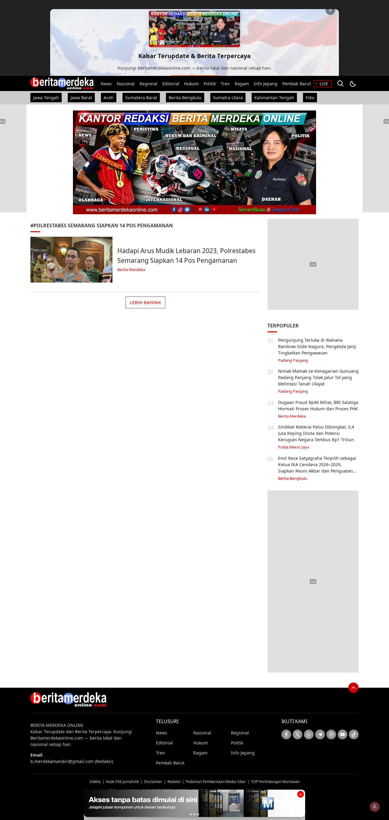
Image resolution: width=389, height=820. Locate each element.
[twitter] (297, 734)
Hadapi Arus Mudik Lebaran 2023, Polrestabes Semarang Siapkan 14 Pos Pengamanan (186, 255)
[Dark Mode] (352, 83)
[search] (340, 83)
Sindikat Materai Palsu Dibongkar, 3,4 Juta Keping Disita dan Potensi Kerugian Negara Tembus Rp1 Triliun (316, 433)
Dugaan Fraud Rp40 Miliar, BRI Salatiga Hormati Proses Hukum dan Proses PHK (318, 405)
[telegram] (320, 734)
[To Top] (353, 688)
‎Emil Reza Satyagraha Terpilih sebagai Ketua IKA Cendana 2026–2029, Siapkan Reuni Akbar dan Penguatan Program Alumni (317, 467)
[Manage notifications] (375, 807)
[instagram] (331, 734)
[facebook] (286, 734)
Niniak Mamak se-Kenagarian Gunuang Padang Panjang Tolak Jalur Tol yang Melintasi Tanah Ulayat (318, 377)
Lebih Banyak (145, 302)
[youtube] (342, 734)
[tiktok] (354, 734)
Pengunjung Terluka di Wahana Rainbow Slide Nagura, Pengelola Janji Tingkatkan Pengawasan (317, 346)
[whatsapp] (309, 734)
